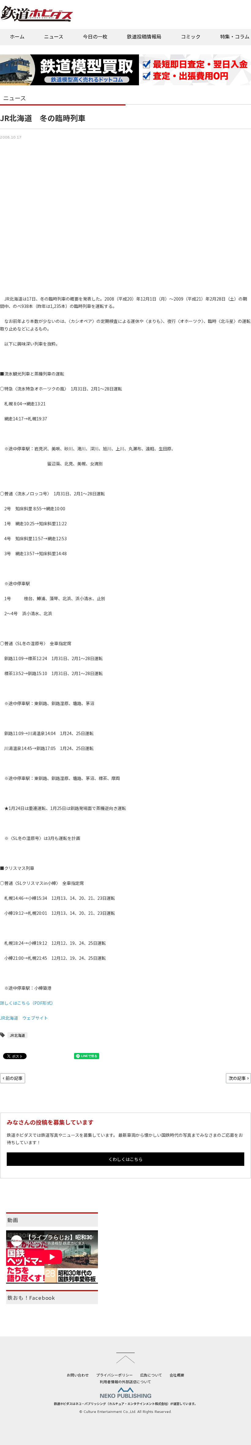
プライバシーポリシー (114, 1374)
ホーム (17, 36)
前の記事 (14, 1078)
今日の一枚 (95, 36)
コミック (190, 36)
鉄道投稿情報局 (144, 36)
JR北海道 (17, 1035)
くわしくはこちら (125, 1159)
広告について (151, 1374)
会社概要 (177, 1374)
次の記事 (237, 1078)
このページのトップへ (125, 1358)
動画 (12, 1220)
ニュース (53, 36)
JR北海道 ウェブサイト (24, 1018)
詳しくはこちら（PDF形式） (27, 1003)
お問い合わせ (78, 1374)
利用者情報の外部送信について (125, 1381)
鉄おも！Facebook (31, 1297)
